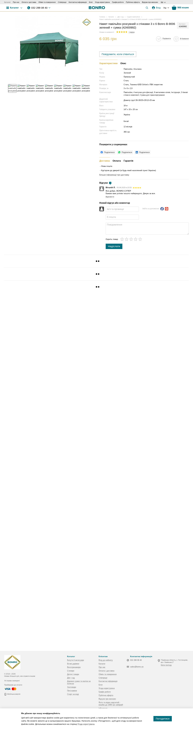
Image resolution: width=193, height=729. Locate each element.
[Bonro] (87, 22)
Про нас (16, 2)
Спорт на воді (73, 694)
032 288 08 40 (39, 7)
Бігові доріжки (73, 664)
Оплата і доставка (29, 2)
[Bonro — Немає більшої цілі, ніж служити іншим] (12, 662)
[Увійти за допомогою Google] (166, 208)
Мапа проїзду (166, 665)
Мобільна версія (13, 694)
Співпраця (62, 2)
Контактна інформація (78, 2)
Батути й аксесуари (75, 660)
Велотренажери (74, 667)
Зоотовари (71, 687)
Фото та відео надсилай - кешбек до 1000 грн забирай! (111, 703)
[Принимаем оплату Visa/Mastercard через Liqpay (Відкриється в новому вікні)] (10, 689)
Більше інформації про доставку (114, 175)
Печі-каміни (72, 691)
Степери (70, 671)
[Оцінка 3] (131, 239)
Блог (91, 2)
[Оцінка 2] (127, 239)
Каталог (7, 2)
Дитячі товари (73, 674)
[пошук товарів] (147, 8)
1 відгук (132, 32)
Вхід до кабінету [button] (106, 660)
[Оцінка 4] (136, 239)
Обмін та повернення (47, 2)
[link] (107, 152)
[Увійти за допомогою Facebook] (162, 208)
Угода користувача (102, 2)
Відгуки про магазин (150, 2)
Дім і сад (71, 678)
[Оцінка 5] (140, 239)
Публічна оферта (133, 2)
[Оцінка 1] (122, 239)
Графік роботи (118, 2)
